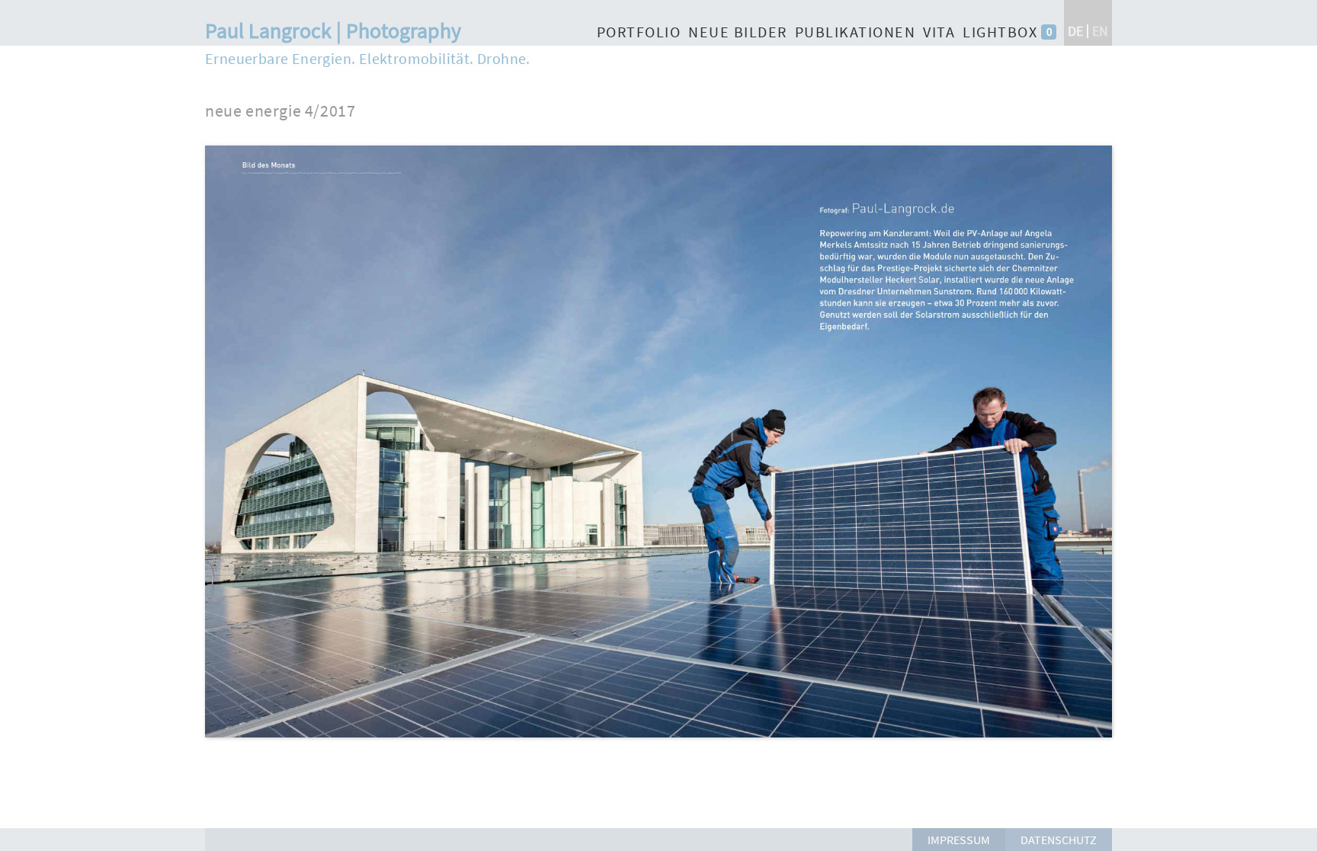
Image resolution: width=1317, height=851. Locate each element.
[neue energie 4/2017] (658, 744)
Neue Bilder (737, 31)
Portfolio (639, 31)
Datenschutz (1059, 839)
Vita (939, 31)
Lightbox (1000, 31)
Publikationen (855, 31)
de (1075, 31)
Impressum (959, 839)
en (1100, 31)
